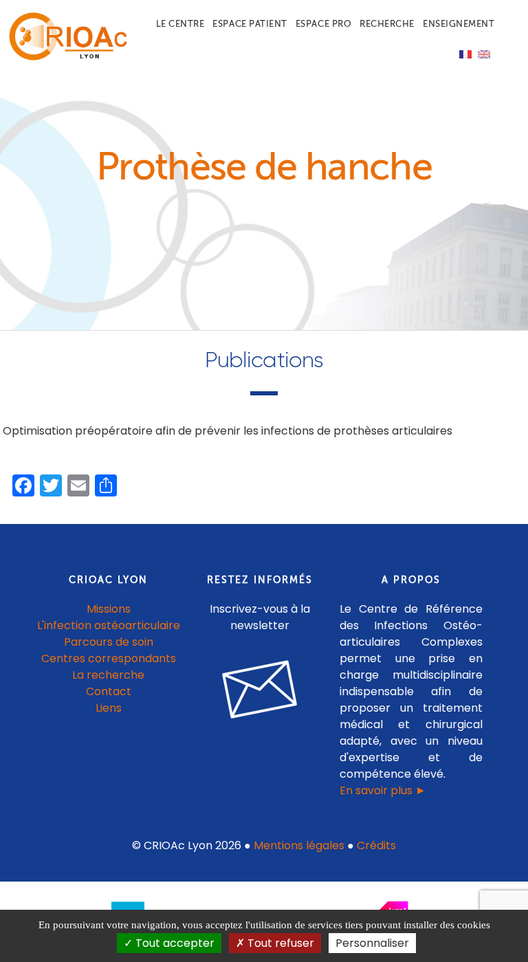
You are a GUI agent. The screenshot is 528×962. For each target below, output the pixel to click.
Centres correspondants (108, 658)
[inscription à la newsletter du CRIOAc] (260, 729)
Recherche (387, 24)
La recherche (108, 675)
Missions (109, 609)
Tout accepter (173, 943)
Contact (108, 691)
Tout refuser (279, 943)
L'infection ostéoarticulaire (108, 625)
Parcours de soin (108, 642)
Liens (109, 708)
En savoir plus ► (383, 790)
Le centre (180, 24)
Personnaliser (372, 943)
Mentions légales (299, 845)
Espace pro (323, 24)
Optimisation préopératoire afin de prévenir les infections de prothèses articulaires (227, 431)
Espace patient (249, 24)
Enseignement (458, 24)
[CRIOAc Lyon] (65, 57)
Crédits (376, 845)
